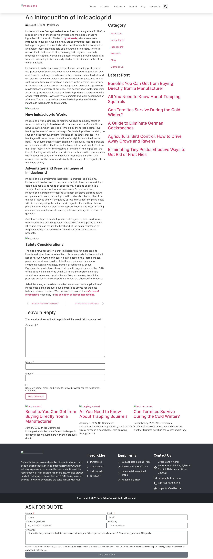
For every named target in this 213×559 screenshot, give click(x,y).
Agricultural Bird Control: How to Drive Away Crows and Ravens (145, 139)
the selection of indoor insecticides (74, 294)
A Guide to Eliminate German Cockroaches (135, 126)
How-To (133, 6)
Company (111, 521)
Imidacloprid (117, 40)
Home (93, 6)
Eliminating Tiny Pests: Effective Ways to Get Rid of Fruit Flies (146, 152)
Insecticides (96, 455)
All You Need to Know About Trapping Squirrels (144, 99)
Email (29, 373)
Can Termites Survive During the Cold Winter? (144, 112)
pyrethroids (70, 38)
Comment (31, 325)
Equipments (127, 455)
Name (29, 362)
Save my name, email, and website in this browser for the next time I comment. (63, 389)
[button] (165, 6)
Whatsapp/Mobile (35, 521)
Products (117, 6)
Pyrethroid (116, 33)
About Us (104, 6)
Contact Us (155, 6)
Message (30, 529)
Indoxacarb (117, 46)
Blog (143, 6)
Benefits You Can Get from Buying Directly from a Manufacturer (140, 86)
